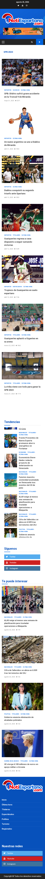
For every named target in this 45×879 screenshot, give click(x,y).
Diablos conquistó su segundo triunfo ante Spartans (22, 169)
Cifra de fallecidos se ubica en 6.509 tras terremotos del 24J (10, 520)
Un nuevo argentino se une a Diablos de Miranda (22, 121)
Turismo (5, 824)
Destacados (17, 286)
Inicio (4, 800)
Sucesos (16, 90)
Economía (22, 452)
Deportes (8, 90)
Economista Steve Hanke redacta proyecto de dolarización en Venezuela (10, 460)
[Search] (32, 42)
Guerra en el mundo (11, 761)
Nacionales (23, 472)
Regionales (23, 432)
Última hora (25, 90)
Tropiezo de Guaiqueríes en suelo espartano (22, 269)
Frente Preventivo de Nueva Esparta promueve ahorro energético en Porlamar (10, 441)
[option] (22, 441)
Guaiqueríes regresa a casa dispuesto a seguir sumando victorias (22, 217)
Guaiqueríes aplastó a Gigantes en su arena (22, 317)
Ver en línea (39, 42)
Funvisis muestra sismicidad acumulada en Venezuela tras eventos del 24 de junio (10, 480)
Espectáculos (8, 814)
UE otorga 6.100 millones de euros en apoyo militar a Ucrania (22, 743)
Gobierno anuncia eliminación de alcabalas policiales (10, 535)
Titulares (16, 235)
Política (22, 529)
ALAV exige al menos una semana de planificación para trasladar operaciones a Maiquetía (10, 501)
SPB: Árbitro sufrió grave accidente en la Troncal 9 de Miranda (22, 72)
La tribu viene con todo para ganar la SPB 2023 (22, 365)
